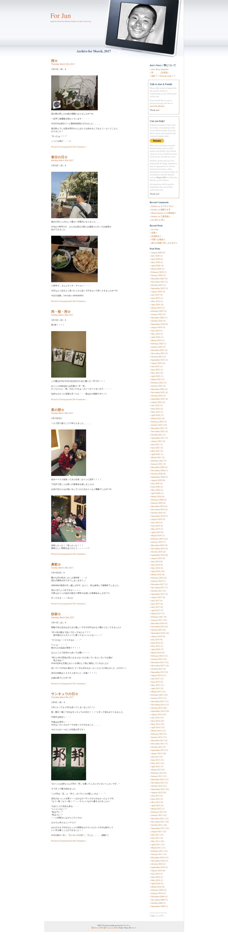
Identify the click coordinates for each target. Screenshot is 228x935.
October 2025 (157, 285)
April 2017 (155, 610)
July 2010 (155, 873)
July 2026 (155, 255)
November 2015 (158, 665)
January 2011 (157, 854)
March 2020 (156, 496)
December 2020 (157, 467)
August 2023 (156, 363)
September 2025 (158, 288)
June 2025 (155, 298)
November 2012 (158, 782)
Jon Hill (154, 219)
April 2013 (155, 766)
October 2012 (157, 785)
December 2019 (157, 506)
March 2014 (156, 730)
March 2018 (156, 574)
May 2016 (155, 646)
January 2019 (157, 542)
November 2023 (158, 353)
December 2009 (157, 896)
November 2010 (158, 860)
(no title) (155, 229)
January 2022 (157, 424)
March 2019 (156, 535)
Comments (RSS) (112, 927)
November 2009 (158, 899)
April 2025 (155, 304)
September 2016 (158, 633)
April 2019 (155, 532)
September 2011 (158, 828)
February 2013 (157, 772)
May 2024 (155, 333)
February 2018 (157, 577)
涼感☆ (154, 232)
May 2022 (155, 411)
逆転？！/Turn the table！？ (163, 75)
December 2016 (157, 623)
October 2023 (157, 356)
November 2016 (158, 626)
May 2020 (155, 489)
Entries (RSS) (98, 927)
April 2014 (155, 727)
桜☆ (54, 60)
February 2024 (157, 343)
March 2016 (156, 652)
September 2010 (158, 867)
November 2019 (158, 509)
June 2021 (155, 447)
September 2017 (158, 594)
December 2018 (157, 545)
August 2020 (156, 480)
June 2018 (155, 564)
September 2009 (158, 906)
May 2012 (155, 802)
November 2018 (158, 548)
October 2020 (157, 473)
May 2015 (155, 685)
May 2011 (155, 841)
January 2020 (157, 502)
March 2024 (156, 340)
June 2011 (155, 837)
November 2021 (158, 431)
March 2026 (156, 268)
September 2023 (158, 359)
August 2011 (156, 831)
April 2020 (155, 493)
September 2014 (158, 711)
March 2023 (156, 379)
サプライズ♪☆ (167, 206)
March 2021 (156, 457)
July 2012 (155, 795)
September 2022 (158, 398)
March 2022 (156, 418)
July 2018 (155, 561)
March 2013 (156, 769)
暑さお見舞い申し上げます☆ (164, 242)
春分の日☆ (59, 156)
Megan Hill (161, 177)
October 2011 (157, 824)
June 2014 (155, 720)
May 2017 (155, 607)
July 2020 (155, 483)
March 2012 (156, 808)
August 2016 (156, 636)
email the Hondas (157, 106)
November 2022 (158, 392)
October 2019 (157, 512)
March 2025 (156, 307)
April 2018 (155, 571)
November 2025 (158, 281)
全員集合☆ (156, 236)
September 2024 (158, 324)
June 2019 (155, 525)
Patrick (134, 927)
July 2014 (155, 717)
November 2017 (158, 587)
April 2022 (155, 415)
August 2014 (156, 714)
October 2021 (157, 434)
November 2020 (158, 470)
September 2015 (158, 672)
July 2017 (155, 600)
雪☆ (163, 219)
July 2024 (155, 330)
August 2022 (156, 402)
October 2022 (157, 395)
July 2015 (155, 678)
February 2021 (157, 460)
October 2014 (157, 707)
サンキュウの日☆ (64, 693)
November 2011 (158, 821)
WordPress (126, 925)
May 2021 (155, 450)
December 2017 (157, 584)
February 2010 (157, 890)
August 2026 (156, 252)
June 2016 (155, 642)
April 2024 (155, 337)
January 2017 (157, 620)
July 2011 (155, 834)
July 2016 (155, 639)
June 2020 (155, 486)
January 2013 (157, 776)
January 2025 (157, 314)
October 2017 (157, 590)
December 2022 (157, 389)
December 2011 (157, 818)
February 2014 (157, 733)
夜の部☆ (57, 409)
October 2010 (157, 864)
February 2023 (157, 382)
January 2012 (157, 815)
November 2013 (158, 743)
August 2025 (156, 291)
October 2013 (157, 746)
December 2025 (157, 278)
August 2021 (156, 441)
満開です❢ (165, 209)
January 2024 (157, 346)
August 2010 (156, 870)
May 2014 (155, 724)
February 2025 (157, 311)
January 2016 (157, 659)
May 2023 (155, 372)
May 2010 (155, 880)
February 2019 (157, 538)
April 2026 (155, 265)
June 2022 (155, 408)
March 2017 (156, 613)
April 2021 (155, 454)
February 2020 (157, 499)
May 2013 (155, 763)
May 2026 (155, 262)
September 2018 (158, 555)
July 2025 (155, 294)
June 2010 (155, 877)
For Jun (60, 15)
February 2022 (157, 421)
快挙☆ (56, 613)
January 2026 (157, 275)
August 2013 (156, 753)
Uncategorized (65, 146)
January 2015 (157, 698)
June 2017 (155, 603)
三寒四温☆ (171, 213)
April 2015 (155, 688)
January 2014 (157, 737)
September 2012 (158, 789)
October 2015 (157, 668)
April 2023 (155, 376)
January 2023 (157, 385)
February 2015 (157, 694)
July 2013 (155, 756)
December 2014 (157, 701)
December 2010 (157, 857)
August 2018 (156, 558)
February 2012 (157, 811)
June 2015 (155, 681)
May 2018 (155, 568)
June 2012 (155, 798)
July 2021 (155, 444)
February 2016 (157, 655)
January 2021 (157, 463)
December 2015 (157, 662)
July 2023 (155, 366)
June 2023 (155, 369)
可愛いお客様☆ (158, 239)
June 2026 (155, 259)
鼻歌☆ (56, 564)
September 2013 (158, 750)
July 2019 (155, 522)
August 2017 (156, 597)
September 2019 (158, 516)
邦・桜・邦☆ (61, 311)
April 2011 (155, 844)
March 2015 (156, 691)
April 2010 (155, 883)
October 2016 (157, 629)
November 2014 (158, 704)
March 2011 (156, 847)
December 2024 (157, 317)
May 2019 (155, 529)
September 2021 (158, 437)
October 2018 (157, 551)
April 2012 (155, 805)
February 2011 (157, 851)
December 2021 (157, 428)
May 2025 (155, 301)
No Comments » (80, 146)
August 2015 (156, 675)
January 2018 (157, 581)
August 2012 (156, 792)
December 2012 (157, 779)
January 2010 (157, 893)
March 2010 (156, 886)
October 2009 (157, 903)
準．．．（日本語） (160, 72)
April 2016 (155, 649)
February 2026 (157, 272)
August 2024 (156, 327)
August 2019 (156, 519)
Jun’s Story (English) (159, 69)
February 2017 (157, 616)
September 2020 (158, 476)
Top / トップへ (157, 915)
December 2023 (157, 350)
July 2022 (155, 405)
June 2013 (155, 759)
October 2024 (157, 320)
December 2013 (157, 740)
